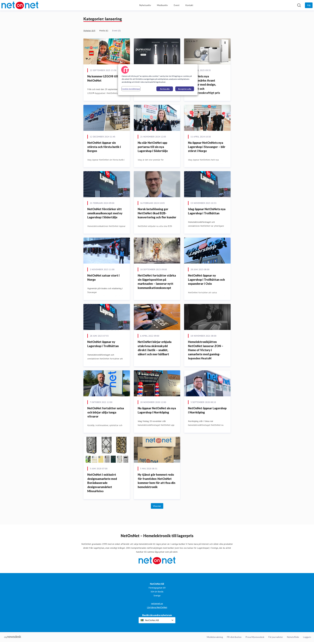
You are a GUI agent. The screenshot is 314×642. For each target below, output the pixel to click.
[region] (158, 79)
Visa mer (157, 506)
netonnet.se (157, 603)
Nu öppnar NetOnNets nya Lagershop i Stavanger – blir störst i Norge (206, 147)
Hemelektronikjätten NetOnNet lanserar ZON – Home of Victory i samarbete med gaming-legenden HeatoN (205, 350)
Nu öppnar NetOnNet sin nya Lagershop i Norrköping (157, 410)
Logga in (307, 637)
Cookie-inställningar (131, 89)
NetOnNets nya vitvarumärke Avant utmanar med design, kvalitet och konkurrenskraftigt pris (204, 84)
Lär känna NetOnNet (157, 607)
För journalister (275, 637)
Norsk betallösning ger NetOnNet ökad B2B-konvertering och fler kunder (157, 213)
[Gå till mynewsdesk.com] (12, 637)
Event (176, 5)
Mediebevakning (215, 637)
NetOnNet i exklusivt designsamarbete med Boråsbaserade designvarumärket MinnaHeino (102, 483)
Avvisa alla (165, 89)
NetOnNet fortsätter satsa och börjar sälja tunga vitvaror (105, 412)
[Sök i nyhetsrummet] (299, 5)
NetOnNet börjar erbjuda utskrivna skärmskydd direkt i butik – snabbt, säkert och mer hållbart (154, 348)
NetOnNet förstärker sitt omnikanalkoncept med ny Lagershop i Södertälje (104, 213)
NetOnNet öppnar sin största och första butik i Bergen (104, 147)
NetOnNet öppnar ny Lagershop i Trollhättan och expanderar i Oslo (206, 279)
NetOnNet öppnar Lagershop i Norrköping (207, 410)
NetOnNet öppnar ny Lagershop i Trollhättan (103, 344)
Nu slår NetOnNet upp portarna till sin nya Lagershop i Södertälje (153, 147)
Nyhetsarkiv (145, 5)
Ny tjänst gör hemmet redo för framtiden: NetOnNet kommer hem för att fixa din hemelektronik (156, 481)
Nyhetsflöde (293, 637)
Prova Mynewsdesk (254, 637)
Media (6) (103, 30)
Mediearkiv (162, 5)
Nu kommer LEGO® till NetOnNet (102, 78)
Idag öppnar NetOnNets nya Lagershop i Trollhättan (206, 211)
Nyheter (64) (89, 30)
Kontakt (189, 5)
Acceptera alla (184, 89)
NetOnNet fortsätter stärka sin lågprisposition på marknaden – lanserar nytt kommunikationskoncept (157, 282)
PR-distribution (234, 637)
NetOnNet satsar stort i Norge (103, 277)
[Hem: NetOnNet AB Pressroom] (19, 5)
